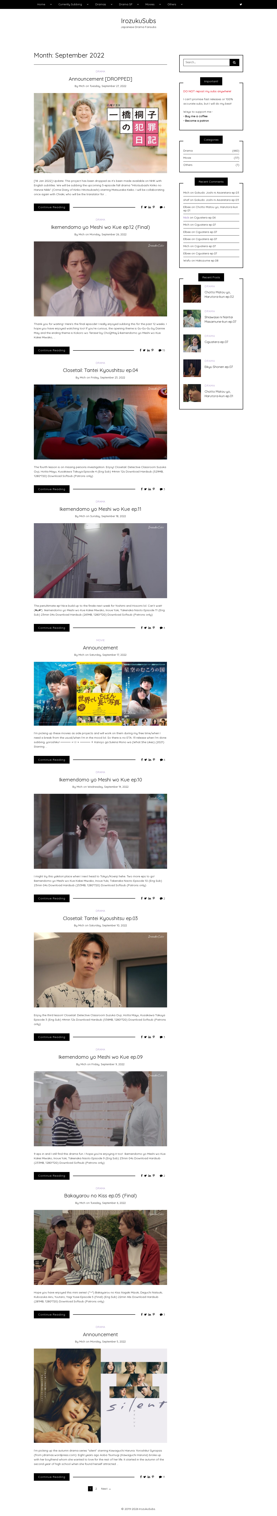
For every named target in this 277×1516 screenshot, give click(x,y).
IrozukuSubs (138, 21)
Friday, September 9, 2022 (108, 1064)
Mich (82, 86)
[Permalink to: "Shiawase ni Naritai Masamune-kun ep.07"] (192, 318)
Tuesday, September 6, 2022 (108, 1202)
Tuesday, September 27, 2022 (108, 86)
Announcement (100, 647)
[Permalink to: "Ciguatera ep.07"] (192, 343)
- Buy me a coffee (195, 116)
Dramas (100, 4)
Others (171, 4)
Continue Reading (51, 207)
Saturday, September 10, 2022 (108, 925)
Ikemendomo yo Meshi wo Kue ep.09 (100, 1057)
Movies (149, 4)
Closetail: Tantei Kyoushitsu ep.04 (100, 370)
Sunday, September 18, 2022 (108, 516)
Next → (106, 1488)
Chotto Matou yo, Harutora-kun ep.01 (210, 208)
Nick (186, 217)
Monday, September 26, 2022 (108, 234)
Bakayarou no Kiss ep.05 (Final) (100, 1195)
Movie (100, 640)
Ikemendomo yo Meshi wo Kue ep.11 (100, 509)
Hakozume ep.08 (207, 260)
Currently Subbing (70, 4)
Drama (100, 71)
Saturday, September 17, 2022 (108, 654)
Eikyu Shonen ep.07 (219, 367)
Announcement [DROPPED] (100, 79)
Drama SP (125, 4)
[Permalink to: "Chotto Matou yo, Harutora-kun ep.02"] (192, 293)
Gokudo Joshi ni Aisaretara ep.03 (216, 192)
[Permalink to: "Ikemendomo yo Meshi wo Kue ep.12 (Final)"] (100, 278)
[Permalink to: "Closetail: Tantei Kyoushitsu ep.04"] (100, 421)
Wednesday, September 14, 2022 (108, 786)
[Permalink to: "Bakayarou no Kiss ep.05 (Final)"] (100, 1247)
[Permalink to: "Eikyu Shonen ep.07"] (192, 368)
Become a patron (197, 120)
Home (41, 4)
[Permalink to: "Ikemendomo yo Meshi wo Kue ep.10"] (100, 831)
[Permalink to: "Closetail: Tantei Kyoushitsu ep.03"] (100, 970)
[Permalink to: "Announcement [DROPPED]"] (100, 133)
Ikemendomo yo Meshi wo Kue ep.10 (100, 779)
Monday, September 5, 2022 (108, 1341)
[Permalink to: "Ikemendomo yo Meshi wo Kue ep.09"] (100, 1108)
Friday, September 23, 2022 (108, 377)
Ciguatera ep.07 (205, 224)
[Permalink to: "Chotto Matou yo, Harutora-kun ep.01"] (192, 392)
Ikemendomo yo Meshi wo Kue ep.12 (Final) (100, 227)
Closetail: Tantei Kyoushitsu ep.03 (100, 918)
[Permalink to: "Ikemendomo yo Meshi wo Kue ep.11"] (100, 560)
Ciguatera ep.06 (205, 217)
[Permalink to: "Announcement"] (100, 693)
